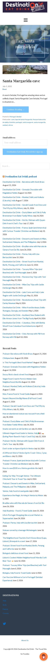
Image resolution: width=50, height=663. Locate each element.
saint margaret (28, 122)
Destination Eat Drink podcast (21, 176)
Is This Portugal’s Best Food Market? (18, 362)
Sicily (5, 605)
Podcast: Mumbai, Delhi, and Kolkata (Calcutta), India (24, 386)
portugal (19, 122)
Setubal (18, 117)
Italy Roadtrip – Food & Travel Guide (17, 511)
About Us (24, 640)
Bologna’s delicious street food (15, 553)
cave (12, 119)
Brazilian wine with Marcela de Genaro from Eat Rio (23, 503)
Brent (5, 89)
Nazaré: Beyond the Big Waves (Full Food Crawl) (22, 398)
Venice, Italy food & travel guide (16, 491)
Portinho (12, 122)
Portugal (13, 117)
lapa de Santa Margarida (23, 119)
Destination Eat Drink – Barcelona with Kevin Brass (23, 182)
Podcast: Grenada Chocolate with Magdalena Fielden (24, 367)
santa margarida (40, 122)
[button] (26, 20)
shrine (10, 125)
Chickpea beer (8, 358)
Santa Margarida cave (21, 80)
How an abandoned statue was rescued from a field (23, 414)
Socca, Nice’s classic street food (16, 374)
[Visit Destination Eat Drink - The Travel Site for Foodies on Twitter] (4, 624)
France (5, 609)
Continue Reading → (16, 109)
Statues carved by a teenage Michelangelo (20, 530)
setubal (5, 125)
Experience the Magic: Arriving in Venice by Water (23, 495)
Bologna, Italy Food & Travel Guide (17, 573)
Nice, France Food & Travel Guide (16, 394)
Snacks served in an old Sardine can (17, 429)
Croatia (6, 613)
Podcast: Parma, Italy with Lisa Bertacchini (20, 523)
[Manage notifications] (44, 657)
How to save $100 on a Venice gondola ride (20, 468)
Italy (4, 601)
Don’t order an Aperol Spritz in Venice (18, 448)
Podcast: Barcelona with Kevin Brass (18, 354)
